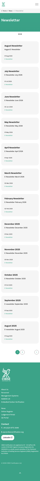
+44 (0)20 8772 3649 (11, 428)
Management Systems (9, 396)
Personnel (5, 393)
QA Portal (5, 418)
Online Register (7, 411)
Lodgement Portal (8, 415)
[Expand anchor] (20, 34)
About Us (4, 389)
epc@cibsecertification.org (13, 432)
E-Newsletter (8, 59)
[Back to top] (20, 473)
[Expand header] (37, 4)
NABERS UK (5, 399)
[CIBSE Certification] (3, 4)
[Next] (36, 352)
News (3, 408)
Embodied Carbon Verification (12, 402)
